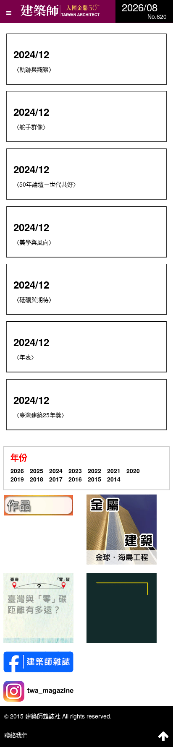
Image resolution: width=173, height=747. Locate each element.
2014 (114, 479)
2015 (94, 479)
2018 (36, 479)
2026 (17, 470)
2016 (75, 479)
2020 (133, 470)
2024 (56, 470)
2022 (94, 470)
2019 (17, 479)
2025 (36, 470)
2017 (56, 479)
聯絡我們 (16, 735)
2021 (114, 470)
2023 (75, 470)
